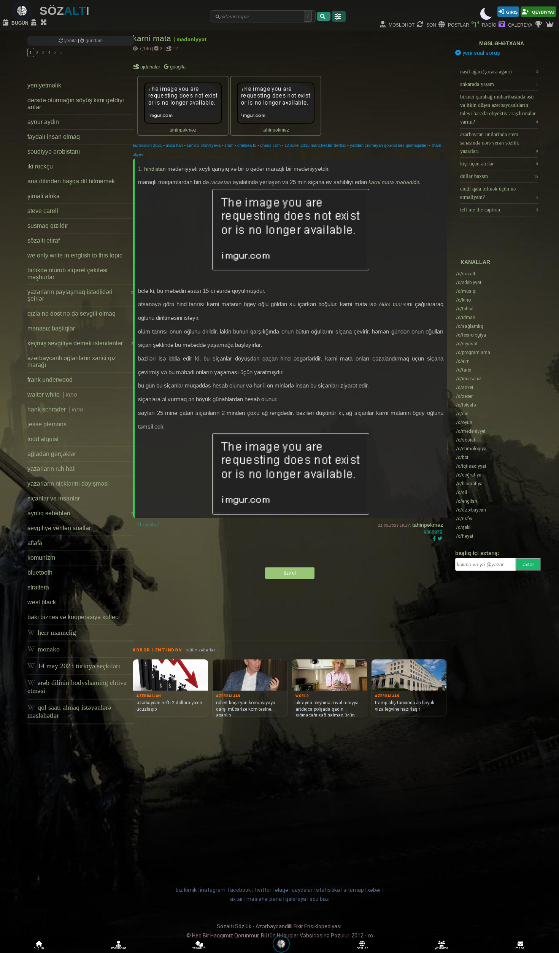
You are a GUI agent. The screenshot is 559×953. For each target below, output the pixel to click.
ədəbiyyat (468, 282)
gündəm (93, 40)
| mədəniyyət (189, 39)
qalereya (519, 24)
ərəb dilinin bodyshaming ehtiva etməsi (77, 686)
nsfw (464, 518)
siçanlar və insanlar (53, 498)
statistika (328, 890)
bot (462, 457)
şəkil (464, 527)
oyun (464, 422)
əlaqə (281, 890)
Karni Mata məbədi (390, 182)
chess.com (270, 145)
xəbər (464, 396)
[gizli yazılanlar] (35, 22)
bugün (19, 22)
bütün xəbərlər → (203, 650)
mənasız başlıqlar (51, 328)
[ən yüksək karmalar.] (550, 24)
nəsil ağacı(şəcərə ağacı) (499, 72)
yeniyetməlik (44, 85)
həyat (464, 536)
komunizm (41, 557)
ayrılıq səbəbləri (80, 513)
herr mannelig (56, 632)
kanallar (475, 262)
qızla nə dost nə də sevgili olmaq (71, 313)
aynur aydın (43, 122)
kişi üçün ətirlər (499, 164)
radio (488, 24)
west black (41, 602)
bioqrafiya (469, 483)
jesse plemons (47, 424)
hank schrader (55, 409)
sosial (465, 440)
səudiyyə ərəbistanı (53, 151)
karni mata (153, 38)
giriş (512, 11)
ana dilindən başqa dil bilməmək (71, 181)
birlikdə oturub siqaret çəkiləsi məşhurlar (67, 273)
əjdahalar (151, 67)
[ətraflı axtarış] (339, 16)
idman (465, 317)
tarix (463, 370)
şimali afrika (43, 196)
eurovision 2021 (147, 145)
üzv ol (290, 573)
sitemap (353, 890)
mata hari (174, 145)
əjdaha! (148, 524)
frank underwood (50, 379)
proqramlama (473, 352)
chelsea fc (246, 145)
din (462, 413)
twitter (263, 890)
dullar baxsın (499, 176)
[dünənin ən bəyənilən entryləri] (539, 24)
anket (464, 387)
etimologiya (471, 448)
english (466, 501)
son (430, 24)
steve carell (42, 211)
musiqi (466, 291)
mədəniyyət (471, 431)
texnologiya (471, 335)
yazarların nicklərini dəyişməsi (68, 483)
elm (463, 361)
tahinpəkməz (427, 525)
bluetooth (39, 572)
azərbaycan (471, 510)
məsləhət (400, 24)
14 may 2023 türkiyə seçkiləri (78, 666)
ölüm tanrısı (393, 304)
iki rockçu (40, 166)
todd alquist (43, 439)
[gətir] (323, 16)
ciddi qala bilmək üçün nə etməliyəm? (499, 193)
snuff (228, 145)
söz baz (319, 899)
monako (48, 649)
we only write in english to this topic (74, 255)
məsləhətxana (501, 43)
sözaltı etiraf (43, 240)
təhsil (464, 308)
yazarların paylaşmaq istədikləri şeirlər (80, 295)
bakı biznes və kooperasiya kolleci (73, 617)
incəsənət (469, 378)
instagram (213, 890)
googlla (177, 67)
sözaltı (466, 273)
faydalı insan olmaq (53, 136)
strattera (38, 587)
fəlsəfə (466, 405)
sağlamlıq (469, 326)
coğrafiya (468, 475)
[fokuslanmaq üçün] (44, 22)
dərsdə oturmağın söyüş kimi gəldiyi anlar (75, 103)
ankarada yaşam (499, 84)
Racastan (220, 182)
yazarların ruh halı (51, 468)
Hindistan (155, 169)
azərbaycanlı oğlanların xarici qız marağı (71, 361)
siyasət (466, 343)
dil (461, 492)
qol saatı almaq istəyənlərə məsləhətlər (69, 711)
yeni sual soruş (480, 52)
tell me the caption (499, 210)
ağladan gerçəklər (51, 454)
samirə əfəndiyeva (204, 145)
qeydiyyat (543, 11)
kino (463, 300)
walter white (52, 394)
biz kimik (187, 890)
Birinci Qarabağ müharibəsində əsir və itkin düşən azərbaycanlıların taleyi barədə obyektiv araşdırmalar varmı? (499, 109)
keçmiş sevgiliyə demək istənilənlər (80, 343)
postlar (458, 24)
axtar (528, 564)
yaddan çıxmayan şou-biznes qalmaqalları (389, 145)
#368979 (433, 532)
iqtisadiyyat (471, 466)
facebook (239, 890)
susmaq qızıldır (47, 225)
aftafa (34, 543)
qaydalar (302, 890)
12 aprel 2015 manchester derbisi (315, 145)
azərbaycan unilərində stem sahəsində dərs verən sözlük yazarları (499, 143)
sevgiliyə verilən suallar (59, 528)
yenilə (70, 40)
